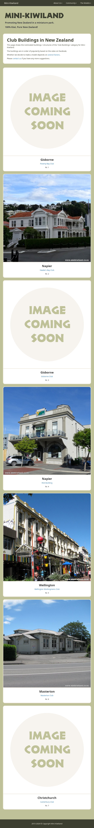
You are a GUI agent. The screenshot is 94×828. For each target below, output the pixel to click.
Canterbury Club (47, 802)
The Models (85, 3)
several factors (54, 55)
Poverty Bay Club (47, 163)
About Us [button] (57, 3)
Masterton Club (47, 695)
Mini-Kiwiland (11, 3)
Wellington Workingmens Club (47, 589)
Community (70, 3)
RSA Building (47, 483)
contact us (17, 58)
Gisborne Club (47, 376)
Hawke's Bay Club (47, 270)
